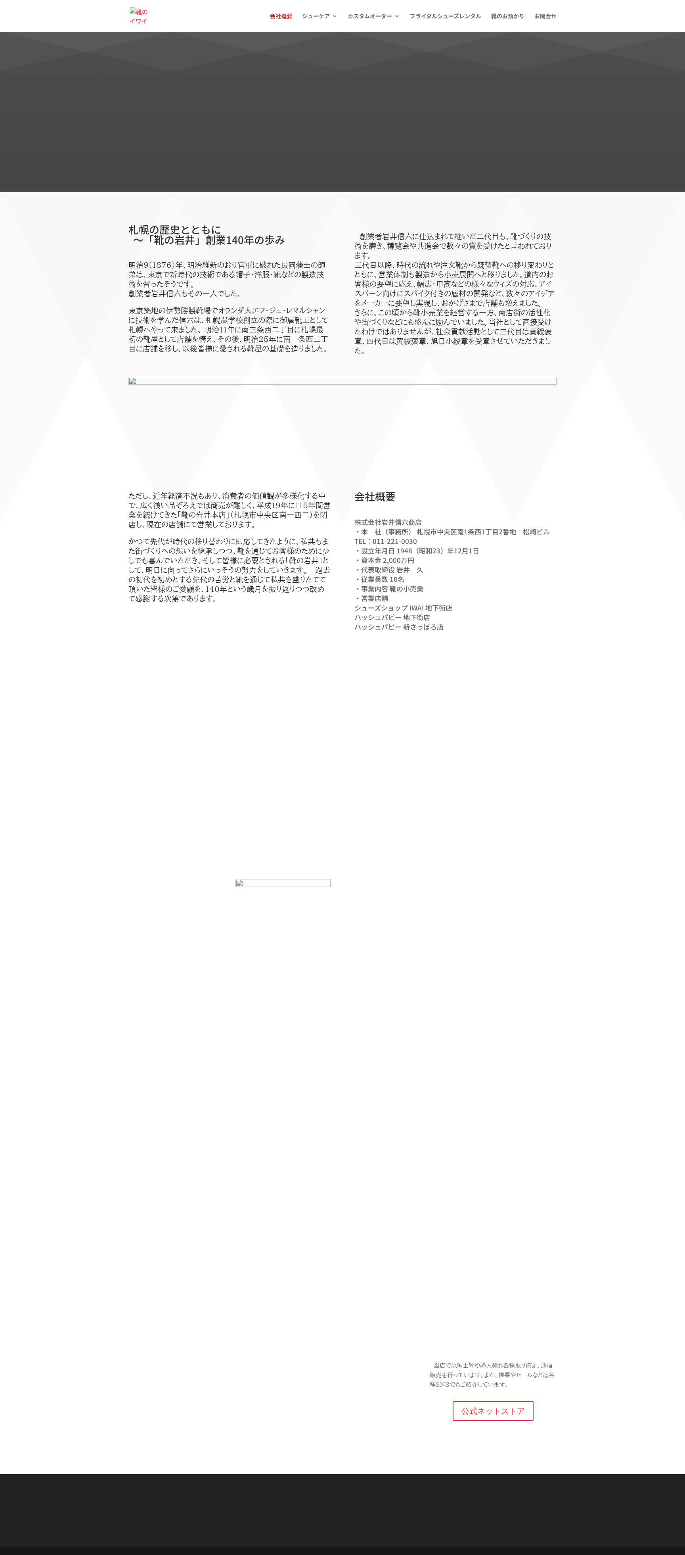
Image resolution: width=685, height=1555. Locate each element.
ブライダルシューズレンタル (445, 16)
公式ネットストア (493, 1411)
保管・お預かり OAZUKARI (214, 1277)
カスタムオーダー (370, 16)
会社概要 (281, 16)
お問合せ (545, 16)
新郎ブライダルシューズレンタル (470, 1176)
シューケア (316, 16)
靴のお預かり (507, 16)
